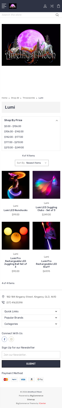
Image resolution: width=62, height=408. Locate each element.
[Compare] (52, 7)
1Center (42, 403)
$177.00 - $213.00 (13, 142)
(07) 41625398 (15, 302)
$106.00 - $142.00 (14, 131)
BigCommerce (36, 396)
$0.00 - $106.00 (12, 126)
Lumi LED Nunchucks (16, 210)
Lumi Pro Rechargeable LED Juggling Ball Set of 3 (15, 262)
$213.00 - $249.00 (14, 147)
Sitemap (31, 399)
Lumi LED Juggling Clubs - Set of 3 (46, 209)
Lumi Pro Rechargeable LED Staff (46, 264)
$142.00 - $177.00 (13, 137)
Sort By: (21, 163)
